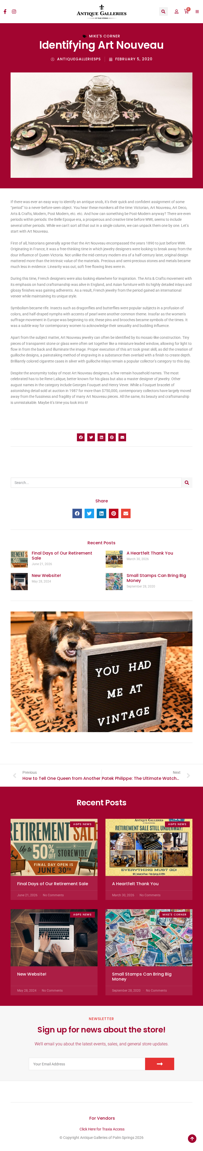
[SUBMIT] (159, 1064)
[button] (163, 11)
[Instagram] (14, 11)
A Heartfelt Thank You (150, 553)
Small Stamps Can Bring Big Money (156, 578)
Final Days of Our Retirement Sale (62, 555)
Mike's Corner (104, 36)
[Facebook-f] (5, 11)
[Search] (187, 483)
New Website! (46, 575)
